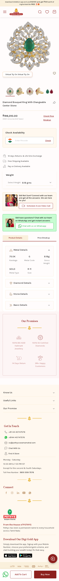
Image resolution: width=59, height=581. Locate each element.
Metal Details (20, 250)
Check (48, 140)
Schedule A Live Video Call (38, 206)
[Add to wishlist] (54, 73)
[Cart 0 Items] (54, 12)
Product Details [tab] (15, 238)
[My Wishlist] (47, 12)
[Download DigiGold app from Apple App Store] (10, 555)
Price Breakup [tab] (44, 238)
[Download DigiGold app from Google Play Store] (25, 555)
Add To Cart (21, 574)
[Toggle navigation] (6, 12)
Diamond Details (22, 283)
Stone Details (20, 294)
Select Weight (14, 182)
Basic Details (20, 305)
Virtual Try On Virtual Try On (17, 74)
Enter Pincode (21, 140)
